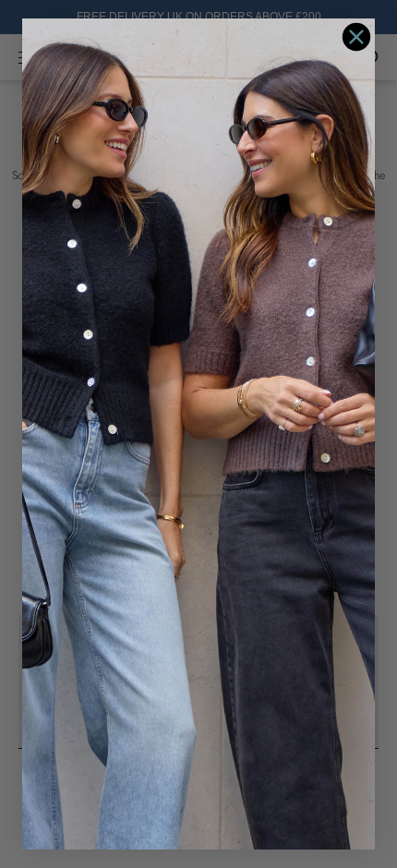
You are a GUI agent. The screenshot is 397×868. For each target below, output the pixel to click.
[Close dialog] (356, 37)
